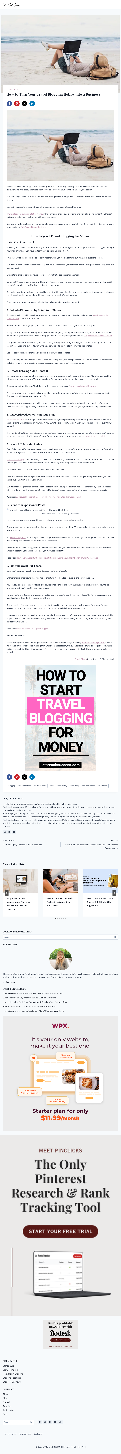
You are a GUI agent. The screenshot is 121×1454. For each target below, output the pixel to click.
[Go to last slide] (7, 893)
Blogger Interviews (12, 1382)
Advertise (7, 1406)
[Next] (114, 893)
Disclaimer (38, 1434)
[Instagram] (40, 1422)
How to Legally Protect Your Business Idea (22, 843)
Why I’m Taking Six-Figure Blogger (32, 628)
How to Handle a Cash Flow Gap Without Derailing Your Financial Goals (35, 1002)
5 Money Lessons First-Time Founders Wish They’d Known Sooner (33, 993)
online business (88, 786)
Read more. (11, 982)
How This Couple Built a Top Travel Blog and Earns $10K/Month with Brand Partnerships (57, 558)
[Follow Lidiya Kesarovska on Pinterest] (14, 832)
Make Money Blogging (13, 1374)
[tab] (55, 918)
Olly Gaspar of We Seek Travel (98, 335)
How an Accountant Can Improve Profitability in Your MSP (29, 1006)
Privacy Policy (10, 1434)
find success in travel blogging (82, 386)
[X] (45, 1422)
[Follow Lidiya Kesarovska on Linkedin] (9, 832)
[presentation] (20, 881)
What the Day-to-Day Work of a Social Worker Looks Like (29, 997)
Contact (6, 1402)
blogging (11, 786)
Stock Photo (81, 659)
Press (5, 1414)
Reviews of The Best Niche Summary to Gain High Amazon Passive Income (91, 844)
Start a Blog (12, 90)
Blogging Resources (12, 1378)
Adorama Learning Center (93, 642)
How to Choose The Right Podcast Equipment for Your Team (60, 902)
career (51, 786)
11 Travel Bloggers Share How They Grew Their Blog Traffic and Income (49, 497)
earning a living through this (94, 436)
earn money (62, 786)
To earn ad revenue (15, 419)
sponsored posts (18, 537)
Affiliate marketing (15, 459)
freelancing (74, 786)
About (6, 1394)
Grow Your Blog (10, 1370)
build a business (24, 786)
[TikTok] (60, 1422)
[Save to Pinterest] (17, 103)
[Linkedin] (55, 1422)
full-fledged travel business (33, 227)
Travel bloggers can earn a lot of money (25, 214)
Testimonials (8, 1410)
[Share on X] (24, 103)
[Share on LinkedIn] (32, 103)
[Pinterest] (50, 1422)
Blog (5, 1398)
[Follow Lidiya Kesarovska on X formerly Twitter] (5, 832)
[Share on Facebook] (9, 103)
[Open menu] (117, 4)
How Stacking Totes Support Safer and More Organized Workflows (33, 1011)
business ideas (40, 786)
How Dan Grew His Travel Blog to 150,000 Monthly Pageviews (100, 902)
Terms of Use (25, 1434)
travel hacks (103, 786)
